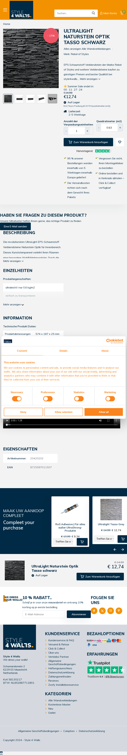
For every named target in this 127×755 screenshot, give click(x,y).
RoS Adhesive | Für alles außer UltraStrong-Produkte (70, 527)
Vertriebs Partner (58, 656)
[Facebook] (94, 610)
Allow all (104, 411)
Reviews (53, 680)
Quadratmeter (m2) (109, 121)
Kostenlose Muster (59, 704)
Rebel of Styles (80, 54)
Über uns (53, 652)
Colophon (69, 731)
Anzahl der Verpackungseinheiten (78, 123)
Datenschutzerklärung (61, 672)
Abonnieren (79, 614)
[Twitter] (102, 610)
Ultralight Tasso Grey (111, 524)
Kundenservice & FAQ (61, 640)
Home (6, 24)
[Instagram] (110, 610)
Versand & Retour (58, 644)
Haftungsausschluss (60, 668)
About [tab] (105, 350)
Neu (50, 708)
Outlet (52, 712)
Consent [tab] (22, 350)
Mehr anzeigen (89, 79)
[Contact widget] (1, 753)
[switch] (48, 398)
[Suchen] (93, 13)
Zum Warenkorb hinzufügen (90, 142)
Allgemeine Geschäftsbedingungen (62, 662)
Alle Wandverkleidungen (62, 700)
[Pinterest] (119, 610)
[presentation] (4, 60)
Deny (23, 411)
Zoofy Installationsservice (63, 684)
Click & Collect (56, 648)
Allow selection (63, 411)
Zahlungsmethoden (59, 676)
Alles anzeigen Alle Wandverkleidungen (87, 48)
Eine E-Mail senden (15, 226)
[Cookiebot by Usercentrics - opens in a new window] (108, 341)
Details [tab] (64, 350)
